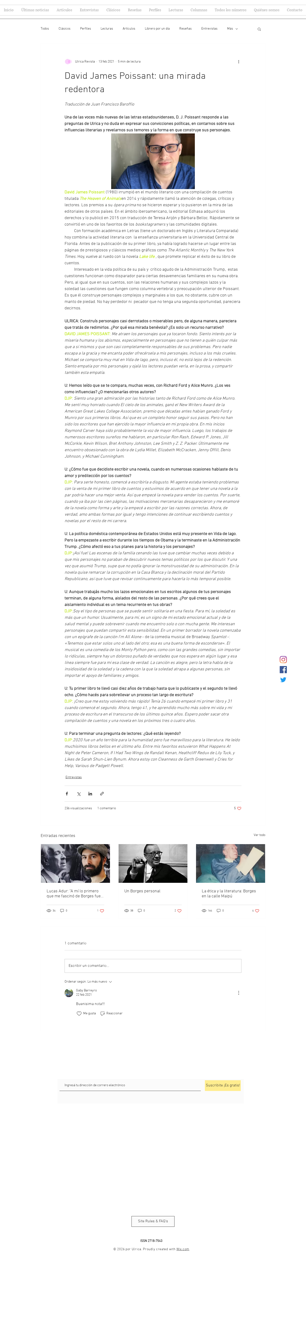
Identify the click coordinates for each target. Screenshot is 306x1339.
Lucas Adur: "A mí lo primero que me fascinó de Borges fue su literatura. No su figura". (74, 894)
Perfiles (85, 29)
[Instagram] (283, 659)
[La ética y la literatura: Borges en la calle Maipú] (230, 863)
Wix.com (182, 1249)
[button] (259, 29)
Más (230, 29)
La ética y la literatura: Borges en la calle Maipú (229, 894)
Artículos (129, 29)
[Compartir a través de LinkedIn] (90, 793)
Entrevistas (209, 29)
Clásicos (65, 29)
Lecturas (107, 29)
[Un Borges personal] (153, 863)
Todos (45, 29)
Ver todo (259, 835)
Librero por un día (157, 29)
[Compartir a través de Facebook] (67, 793)
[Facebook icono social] (283, 669)
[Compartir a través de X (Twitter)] (78, 793)
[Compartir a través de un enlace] (102, 793)
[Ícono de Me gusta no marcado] (79, 1013)
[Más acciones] (238, 61)
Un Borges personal (142, 891)
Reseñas (185, 29)
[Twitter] (283, 679)
